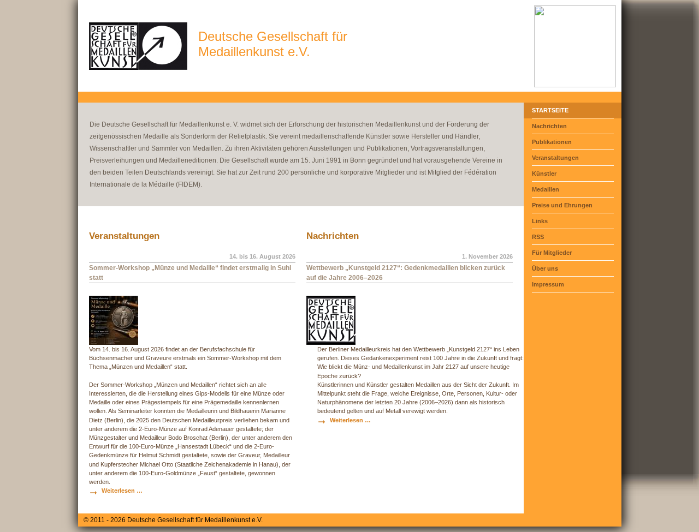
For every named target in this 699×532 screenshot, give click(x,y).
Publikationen (552, 142)
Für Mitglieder (552, 252)
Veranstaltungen (555, 157)
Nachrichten (549, 126)
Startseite (550, 110)
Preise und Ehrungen (562, 205)
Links (540, 221)
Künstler (544, 173)
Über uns (545, 268)
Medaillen (545, 189)
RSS (538, 237)
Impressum (548, 284)
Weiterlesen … (122, 490)
